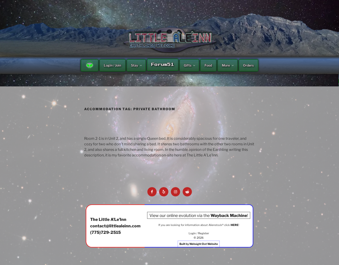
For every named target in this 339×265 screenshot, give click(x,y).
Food (208, 65)
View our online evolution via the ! (198, 215)
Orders (248, 65)
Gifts (187, 65)
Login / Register (199, 233)
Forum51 (162, 64)
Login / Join (112, 65)
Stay (134, 65)
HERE (234, 225)
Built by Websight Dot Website (198, 244)
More (226, 65)
